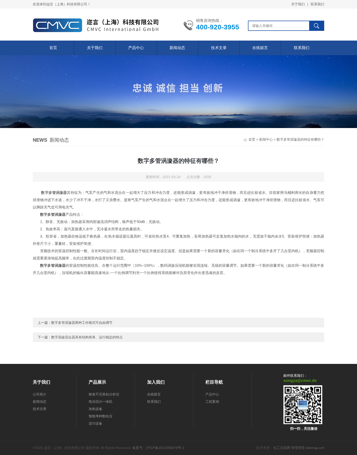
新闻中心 (266, 139)
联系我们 (317, 4)
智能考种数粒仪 (100, 416)
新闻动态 (177, 48)
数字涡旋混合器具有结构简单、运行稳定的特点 (87, 337)
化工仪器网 (281, 448)
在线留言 (260, 48)
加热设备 (95, 409)
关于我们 (298, 4)
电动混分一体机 (100, 401)
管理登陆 (298, 448)
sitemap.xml (315, 448)
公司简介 (39, 394)
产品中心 (136, 48)
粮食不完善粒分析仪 (104, 394)
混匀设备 (95, 423)
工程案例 (212, 401)
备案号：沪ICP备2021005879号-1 (158, 448)
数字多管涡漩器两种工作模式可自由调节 (81, 323)
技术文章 (219, 48)
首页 (53, 48)
